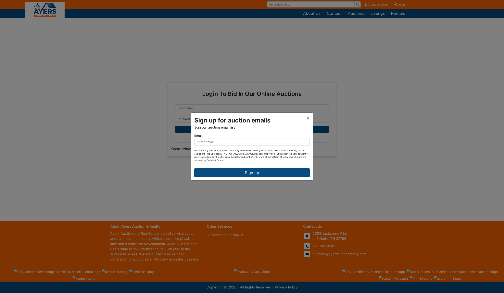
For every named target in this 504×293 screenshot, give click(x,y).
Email (198, 136)
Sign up (252, 172)
